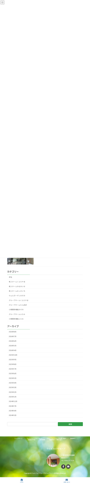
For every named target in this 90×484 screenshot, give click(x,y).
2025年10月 (13, 355)
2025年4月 (12, 383)
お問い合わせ (66, 482)
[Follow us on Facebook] (63, 466)
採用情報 (42, 440)
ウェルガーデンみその (17, 296)
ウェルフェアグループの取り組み (56, 438)
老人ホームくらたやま (17, 282)
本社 (10, 277)
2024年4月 (12, 411)
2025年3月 (12, 387)
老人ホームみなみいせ (17, 286)
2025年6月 (12, 374)
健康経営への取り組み (55, 440)
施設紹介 (73, 438)
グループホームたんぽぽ (18, 305)
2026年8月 (12, 332)
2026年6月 (12, 341)
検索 (70, 424)
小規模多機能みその (16, 310)
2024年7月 (12, 406)
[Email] (68, 466)
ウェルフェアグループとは (34, 438)
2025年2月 (12, 392)
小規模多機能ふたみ (16, 319)
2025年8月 (12, 364)
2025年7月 (12, 369)
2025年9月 (12, 360)
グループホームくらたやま (18, 300)
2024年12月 (13, 401)
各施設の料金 (31, 440)
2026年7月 (12, 336)
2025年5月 (12, 378)
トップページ (18, 438)
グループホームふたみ (17, 314)
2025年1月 (12, 397)
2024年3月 (12, 415)
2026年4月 (12, 350)
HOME (21, 482)
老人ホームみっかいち (17, 291)
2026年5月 (12, 346)
